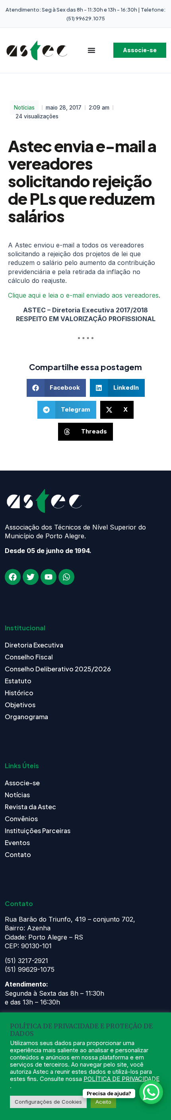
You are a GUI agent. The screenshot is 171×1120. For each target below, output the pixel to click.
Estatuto (18, 681)
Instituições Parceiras (37, 830)
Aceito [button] (103, 1101)
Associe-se (22, 783)
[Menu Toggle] (91, 50)
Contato (18, 854)
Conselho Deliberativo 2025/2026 (58, 669)
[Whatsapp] (66, 577)
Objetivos (20, 704)
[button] (56, 388)
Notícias (24, 107)
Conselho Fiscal (29, 657)
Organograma (26, 716)
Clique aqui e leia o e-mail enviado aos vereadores (83, 295)
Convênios (21, 818)
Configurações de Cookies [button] (48, 1101)
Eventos (17, 842)
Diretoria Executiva (34, 645)
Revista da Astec (30, 806)
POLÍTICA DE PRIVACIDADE (121, 1079)
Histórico (19, 692)
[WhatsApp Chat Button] (151, 1092)
